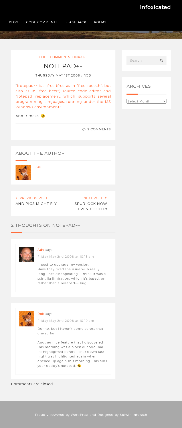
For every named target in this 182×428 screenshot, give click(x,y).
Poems (100, 22)
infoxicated (155, 7)
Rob (87, 75)
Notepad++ (63, 66)
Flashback (75, 22)
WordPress (80, 414)
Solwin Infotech (133, 414)
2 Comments (99, 129)
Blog (13, 22)
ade (41, 249)
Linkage (80, 57)
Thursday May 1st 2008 (58, 75)
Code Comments (42, 22)
